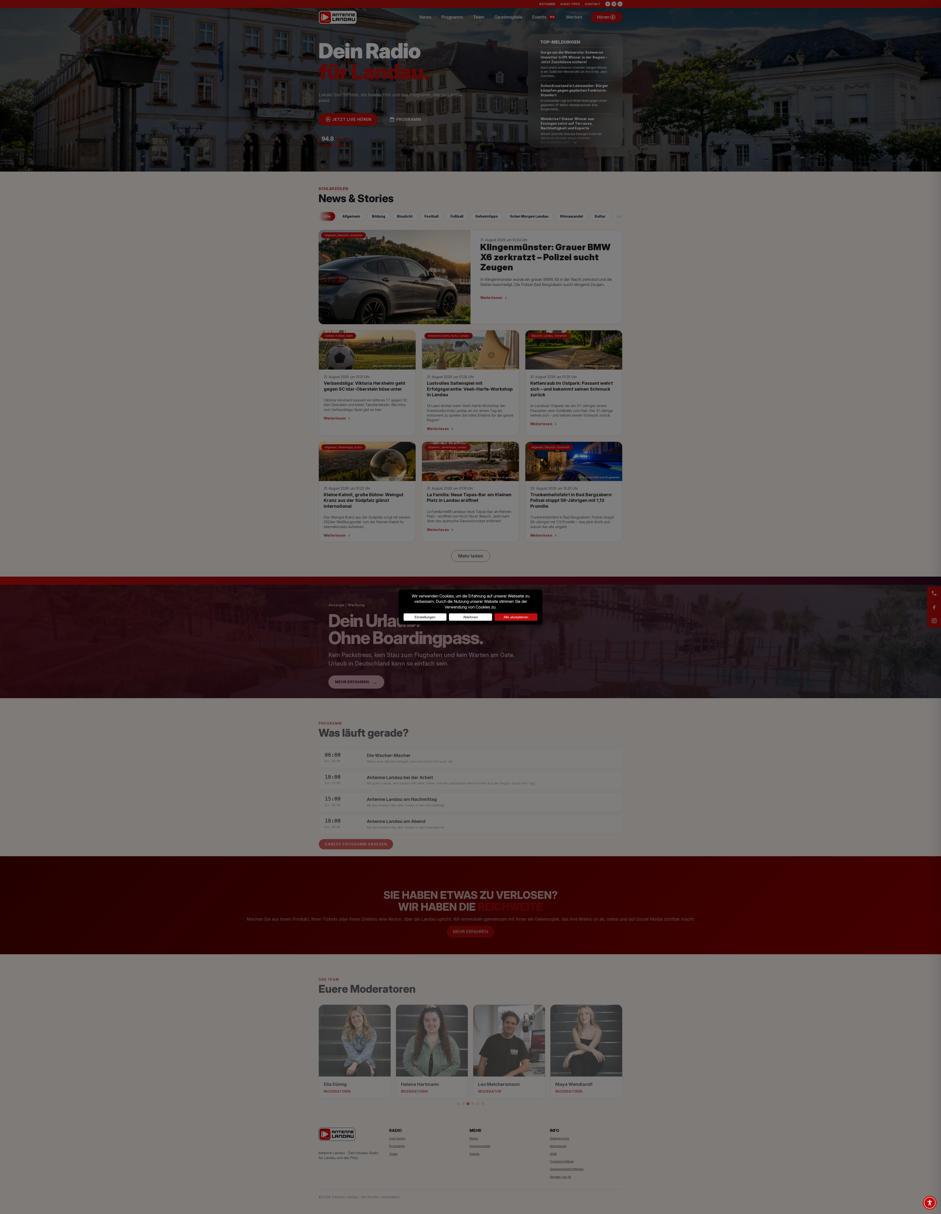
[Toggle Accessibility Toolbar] (929, 1202)
